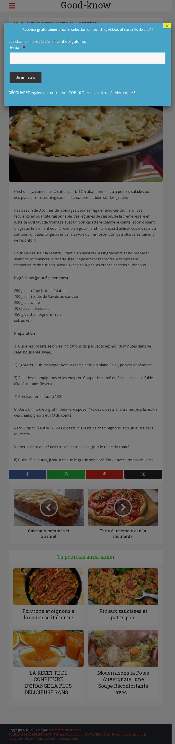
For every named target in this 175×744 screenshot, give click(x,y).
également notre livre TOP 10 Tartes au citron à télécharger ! (80, 61)
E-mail (17, 47)
